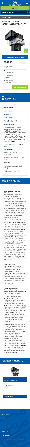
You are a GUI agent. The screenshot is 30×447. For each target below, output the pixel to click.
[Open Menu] (26, 3)
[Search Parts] (27, 13)
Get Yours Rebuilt (20, 87)
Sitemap (3, 418)
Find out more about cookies (8, 443)
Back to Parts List (6, 17)
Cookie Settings (5, 414)
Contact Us (4, 423)
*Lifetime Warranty (6, 435)
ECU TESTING (15, 4)
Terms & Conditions (6, 427)
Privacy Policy (5, 431)
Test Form (15, 8)
